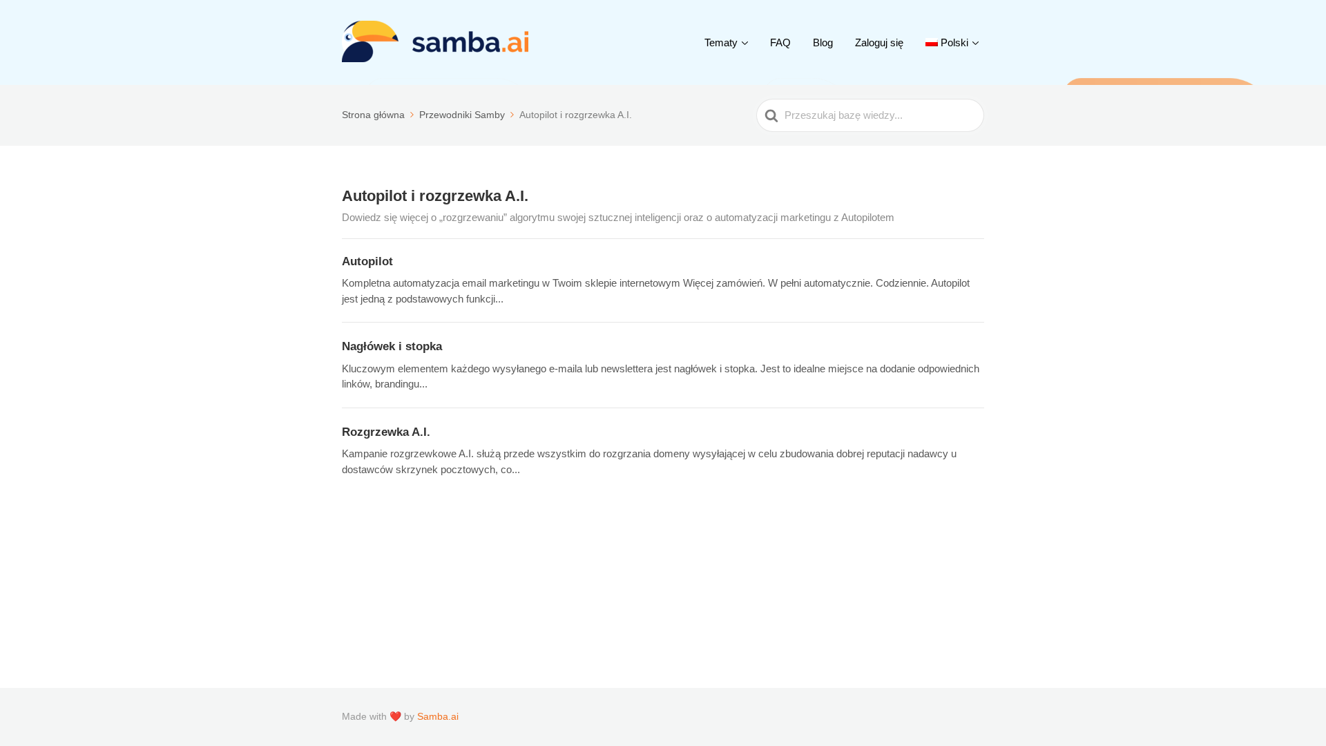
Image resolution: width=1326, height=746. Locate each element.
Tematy (721, 42)
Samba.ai (438, 716)
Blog (823, 42)
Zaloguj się (879, 42)
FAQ (780, 42)
